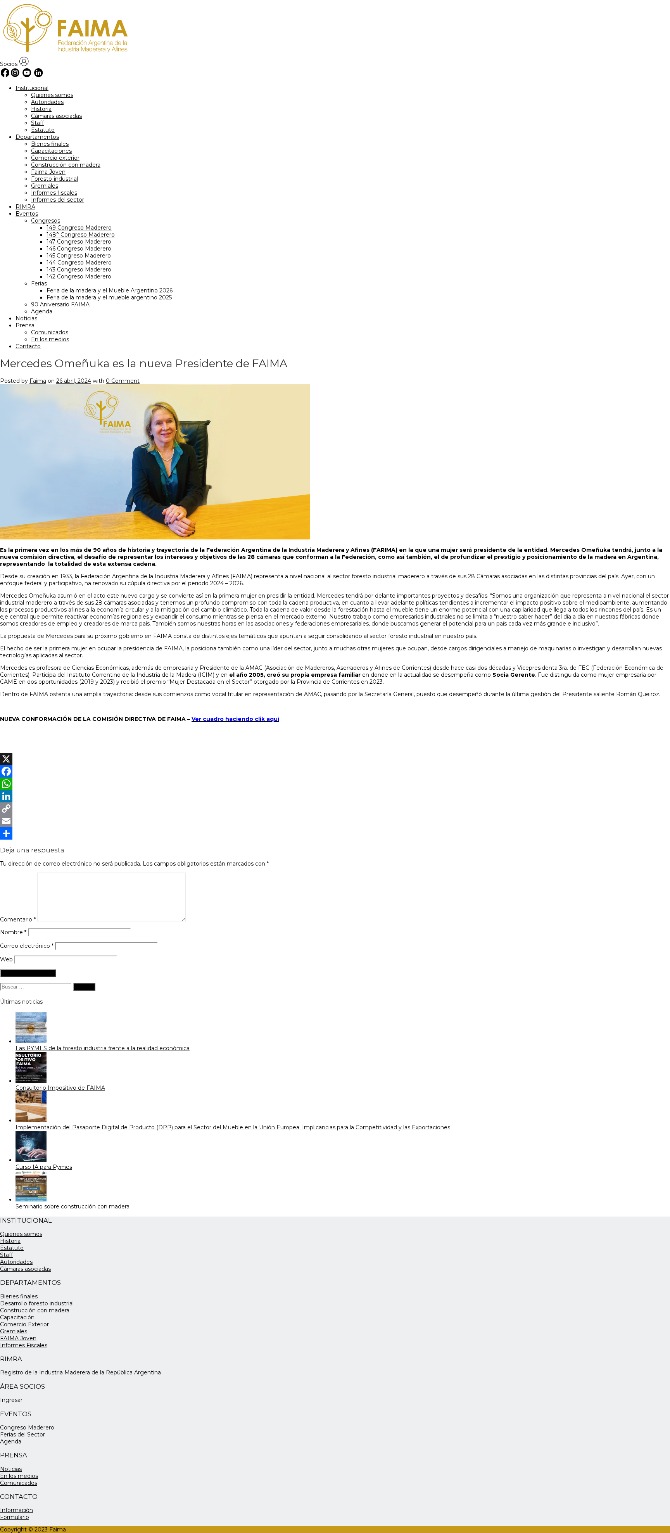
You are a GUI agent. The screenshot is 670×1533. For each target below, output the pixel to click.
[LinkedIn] (335, 796)
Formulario (14, 1517)
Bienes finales (50, 143)
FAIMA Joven (18, 1338)
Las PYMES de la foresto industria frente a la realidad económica (103, 1048)
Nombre (13, 932)
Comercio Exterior (24, 1324)
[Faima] (64, 53)
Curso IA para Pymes (44, 1166)
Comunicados (49, 332)
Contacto (28, 346)
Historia (41, 108)
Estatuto (43, 129)
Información (16, 1510)
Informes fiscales (54, 192)
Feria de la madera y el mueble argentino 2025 (109, 297)
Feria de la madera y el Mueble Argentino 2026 (110, 290)
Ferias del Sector (22, 1434)
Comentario (18, 919)
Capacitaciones (51, 150)
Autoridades (47, 102)
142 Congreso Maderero (79, 276)
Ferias (39, 283)
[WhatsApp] (335, 784)
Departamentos (37, 136)
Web (6, 959)
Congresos (45, 220)
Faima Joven (48, 171)
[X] (335, 759)
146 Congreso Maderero (79, 248)
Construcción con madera (65, 164)
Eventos (27, 213)
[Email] (335, 821)
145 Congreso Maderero (79, 255)
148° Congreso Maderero (81, 234)
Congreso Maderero (27, 1427)
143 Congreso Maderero (79, 269)
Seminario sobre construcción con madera (73, 1206)
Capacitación (17, 1317)
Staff (37, 122)
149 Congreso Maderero (79, 227)
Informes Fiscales (23, 1345)
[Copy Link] (335, 808)
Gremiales (44, 185)
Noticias (26, 318)
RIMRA (25, 206)
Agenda (41, 311)
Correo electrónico (27, 945)
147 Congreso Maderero (79, 241)
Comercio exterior (55, 157)
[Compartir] (335, 833)
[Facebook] (335, 771)
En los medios (50, 339)
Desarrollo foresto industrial (37, 1303)
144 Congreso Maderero (79, 262)
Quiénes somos (52, 95)
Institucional (32, 88)
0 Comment (123, 380)
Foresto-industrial (54, 178)
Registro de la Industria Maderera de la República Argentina (80, 1372)
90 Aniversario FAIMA (60, 304)
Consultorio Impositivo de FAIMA (60, 1087)
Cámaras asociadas (56, 115)
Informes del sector (57, 199)
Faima (37, 380)
